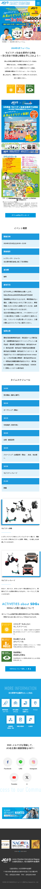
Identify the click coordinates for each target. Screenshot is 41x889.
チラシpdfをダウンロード (20, 215)
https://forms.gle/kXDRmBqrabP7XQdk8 (18, 295)
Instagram (33, 769)
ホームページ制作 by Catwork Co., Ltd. (27, 882)
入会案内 (30, 726)
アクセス (35, 709)
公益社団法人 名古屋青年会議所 (18, 3)
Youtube (14, 784)
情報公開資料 (20, 726)
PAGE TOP (38, 879)
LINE (20, 769)
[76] (20, 818)
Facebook (7, 769)
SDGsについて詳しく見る (20, 669)
